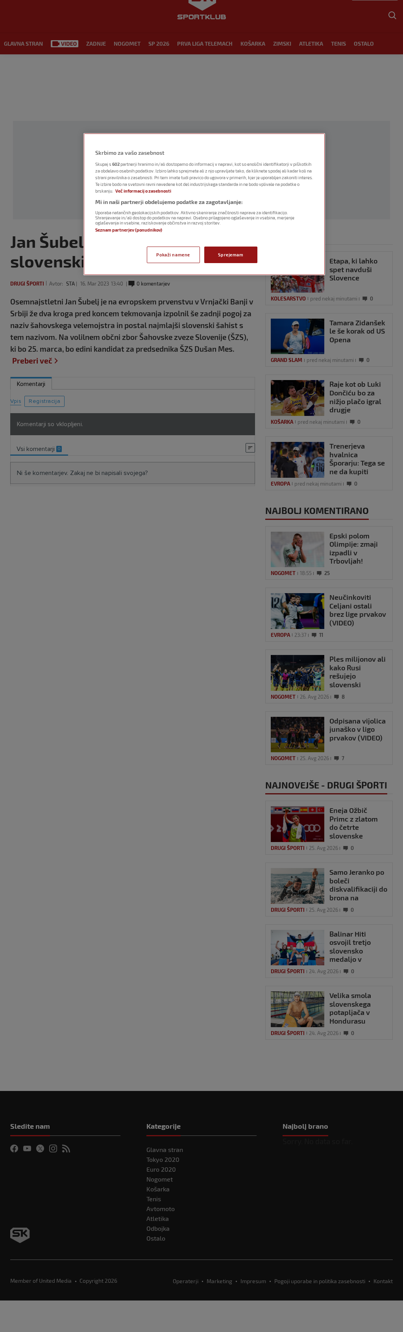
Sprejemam (230, 254)
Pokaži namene (173, 254)
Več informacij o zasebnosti (143, 190)
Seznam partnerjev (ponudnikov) (128, 229)
